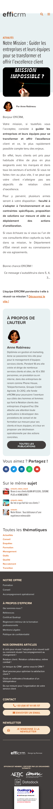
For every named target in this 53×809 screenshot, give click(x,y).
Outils (6, 555)
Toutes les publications (26, 445)
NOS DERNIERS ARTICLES (20, 645)
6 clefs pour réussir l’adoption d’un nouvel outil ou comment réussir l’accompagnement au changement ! (26, 652)
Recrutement (9, 563)
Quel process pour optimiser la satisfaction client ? (24, 673)
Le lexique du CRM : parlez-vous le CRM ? (23, 666)
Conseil (20, 489)
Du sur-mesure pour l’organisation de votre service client (24, 687)
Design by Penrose (35, 753)
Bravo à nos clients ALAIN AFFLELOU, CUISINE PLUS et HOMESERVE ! (30, 493)
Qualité (25, 489)
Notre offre (12, 580)
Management (9, 551)
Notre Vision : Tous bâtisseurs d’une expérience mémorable (26, 513)
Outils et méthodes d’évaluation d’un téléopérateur (21, 680)
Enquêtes (7, 543)
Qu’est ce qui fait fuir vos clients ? (25, 503)
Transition (8, 568)
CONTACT (9, 699)
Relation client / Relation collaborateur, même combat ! (25, 661)
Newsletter (12, 723)
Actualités (8, 38)
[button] (6, 469)
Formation (8, 547)
